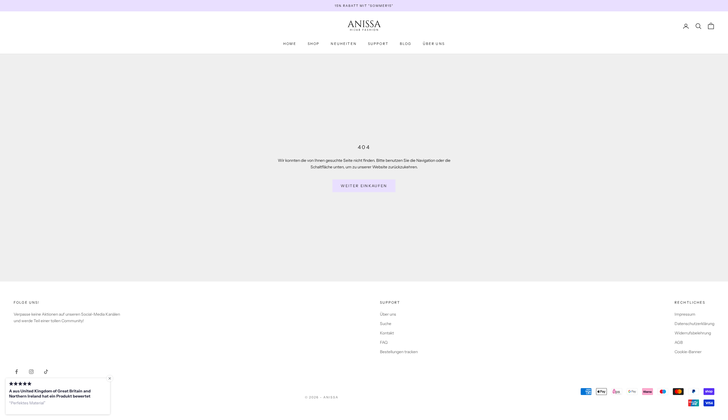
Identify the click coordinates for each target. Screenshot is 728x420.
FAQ (384, 342)
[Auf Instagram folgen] (31, 372)
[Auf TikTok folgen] (46, 372)
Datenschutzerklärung (694, 323)
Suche (385, 323)
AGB (679, 342)
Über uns (388, 314)
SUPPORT (378, 44)
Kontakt (387, 333)
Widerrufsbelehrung (693, 333)
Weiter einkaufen (364, 185)
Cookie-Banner (688, 351)
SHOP (314, 44)
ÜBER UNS (434, 44)
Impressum (685, 314)
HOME (289, 44)
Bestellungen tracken (399, 351)
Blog (405, 44)
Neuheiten (343, 44)
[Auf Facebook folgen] (16, 372)
